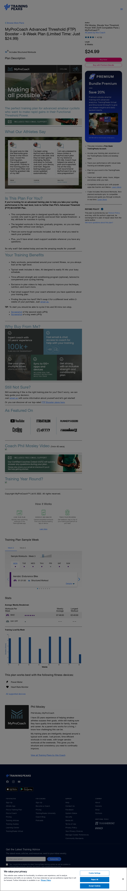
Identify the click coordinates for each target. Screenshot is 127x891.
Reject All (94, 879)
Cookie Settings (94, 873)
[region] (63, 879)
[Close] (123, 879)
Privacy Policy (46, 880)
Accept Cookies (94, 886)
